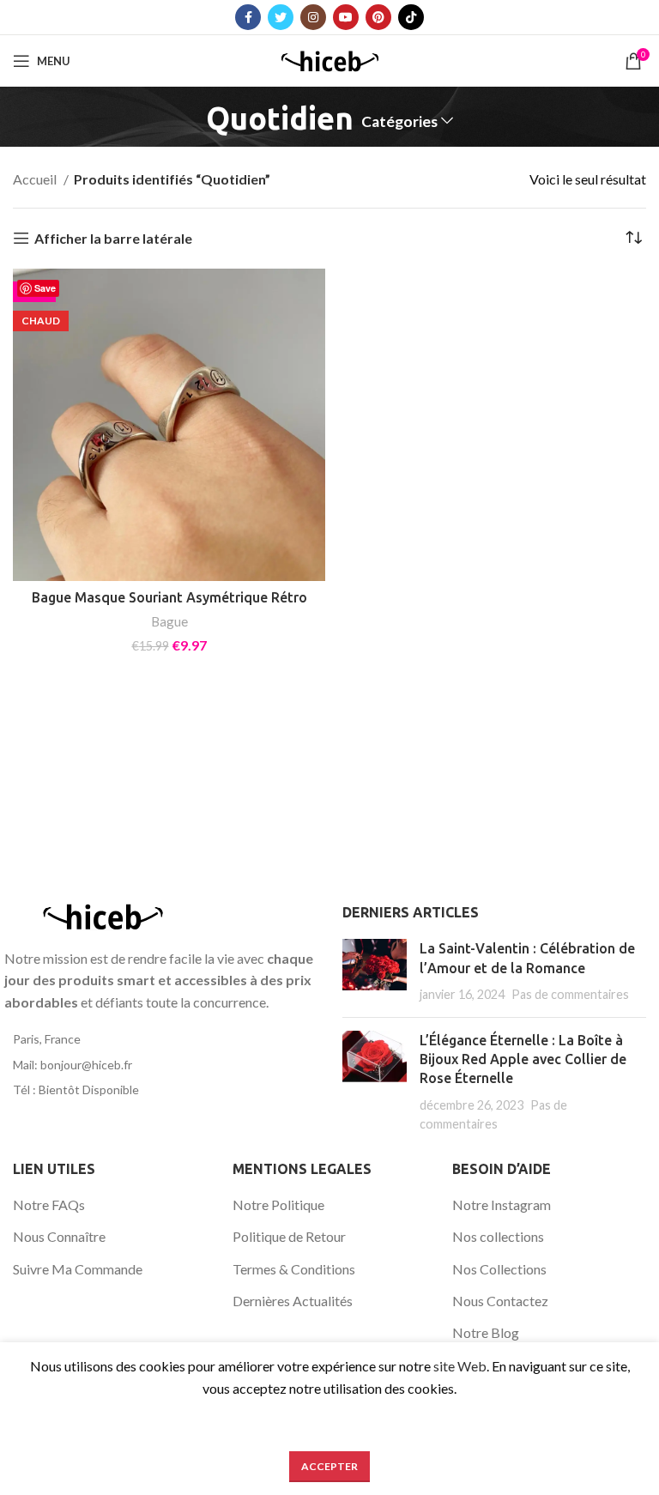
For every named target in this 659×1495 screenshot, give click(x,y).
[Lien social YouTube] (346, 17)
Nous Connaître (59, 1236)
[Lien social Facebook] (248, 17)
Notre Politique (278, 1204)
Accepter (329, 1466)
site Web (460, 1366)
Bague (169, 621)
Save (45, 287)
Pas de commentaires (570, 994)
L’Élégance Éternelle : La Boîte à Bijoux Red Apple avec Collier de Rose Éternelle (523, 1059)
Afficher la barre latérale (113, 238)
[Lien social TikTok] (411, 17)
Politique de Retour (289, 1236)
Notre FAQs (49, 1204)
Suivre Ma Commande (77, 1269)
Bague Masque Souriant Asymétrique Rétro (169, 597)
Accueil (36, 179)
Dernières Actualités (293, 1300)
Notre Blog (485, 1332)
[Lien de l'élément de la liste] (164, 1039)
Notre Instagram (501, 1204)
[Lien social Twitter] (280, 17)
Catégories (399, 122)
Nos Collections (499, 1269)
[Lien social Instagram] (313, 17)
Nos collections (498, 1236)
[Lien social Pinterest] (378, 17)
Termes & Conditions (294, 1269)
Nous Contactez (500, 1300)
